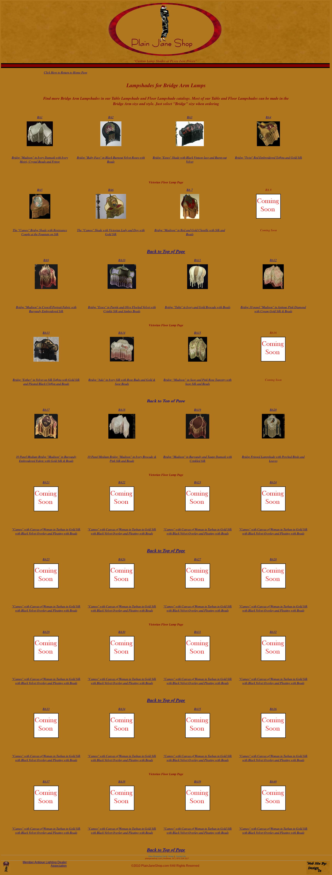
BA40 (273, 781)
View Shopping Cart (157, 856)
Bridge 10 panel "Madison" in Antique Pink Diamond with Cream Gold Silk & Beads (273, 309)
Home (171, 856)
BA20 (273, 410)
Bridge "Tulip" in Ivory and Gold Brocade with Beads (197, 307)
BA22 (121, 482)
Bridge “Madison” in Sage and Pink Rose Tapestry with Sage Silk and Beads (198, 382)
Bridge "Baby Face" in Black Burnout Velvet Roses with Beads (111, 159)
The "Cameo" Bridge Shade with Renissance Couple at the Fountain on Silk (40, 232)
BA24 (273, 482)
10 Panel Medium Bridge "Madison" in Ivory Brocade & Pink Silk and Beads (121, 459)
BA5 (39, 190)
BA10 (121, 260)
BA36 (273, 709)
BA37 (46, 781)
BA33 (46, 709)
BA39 (197, 781)
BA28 (273, 559)
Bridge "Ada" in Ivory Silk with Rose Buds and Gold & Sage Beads (121, 382)
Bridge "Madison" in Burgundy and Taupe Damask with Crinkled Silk (197, 459)
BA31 (197, 632)
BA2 (111, 117)
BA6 (111, 190)
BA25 (46, 559)
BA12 (273, 260)
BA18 (121, 410)
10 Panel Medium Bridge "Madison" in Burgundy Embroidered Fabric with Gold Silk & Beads (46, 459)
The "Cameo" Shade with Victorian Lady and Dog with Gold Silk (111, 232)
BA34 (121, 709)
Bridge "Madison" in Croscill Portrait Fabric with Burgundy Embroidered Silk (46, 309)
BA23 (197, 482)
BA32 (273, 632)
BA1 (39, 117)
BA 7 (190, 190)
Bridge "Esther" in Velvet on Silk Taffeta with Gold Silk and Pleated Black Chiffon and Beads (46, 382)
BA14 (121, 333)
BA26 (121, 559)
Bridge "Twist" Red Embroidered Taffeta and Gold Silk (268, 157)
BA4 (268, 117)
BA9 (46, 260)
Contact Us (180, 856)
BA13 (46, 333)
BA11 (197, 260)
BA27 (197, 559)
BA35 (197, 709)
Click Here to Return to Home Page (65, 72)
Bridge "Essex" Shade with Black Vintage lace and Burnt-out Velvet (190, 159)
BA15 (197, 333)
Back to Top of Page (166, 251)
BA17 (46, 410)
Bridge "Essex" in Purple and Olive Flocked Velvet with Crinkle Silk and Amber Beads (122, 309)
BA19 (197, 410)
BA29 (46, 632)
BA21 (46, 482)
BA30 (121, 632)
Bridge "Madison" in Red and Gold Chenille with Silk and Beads (189, 232)
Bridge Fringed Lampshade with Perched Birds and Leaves (273, 459)
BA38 (121, 781)
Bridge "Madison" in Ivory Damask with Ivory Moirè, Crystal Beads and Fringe (40, 159)
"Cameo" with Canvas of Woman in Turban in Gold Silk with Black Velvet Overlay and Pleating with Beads (46, 531)
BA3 (189, 117)
